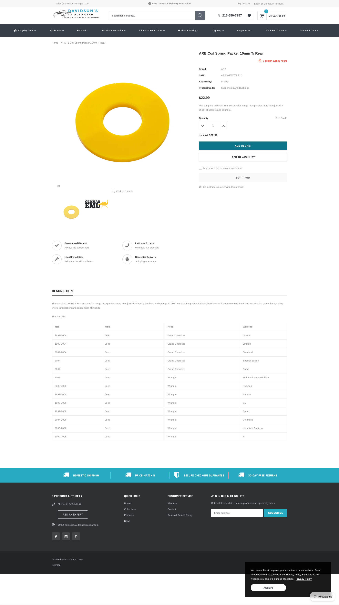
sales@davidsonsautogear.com (72, 3)
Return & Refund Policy (180, 515)
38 (204, 187)
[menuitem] (24, 30)
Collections (130, 509)
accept (268, 588)
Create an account (273, 4)
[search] (200, 15)
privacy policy (304, 579)
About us (172, 503)
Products (129, 515)
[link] (249, 15)
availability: (205, 81)
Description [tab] (62, 291)
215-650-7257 (232, 15)
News (127, 521)
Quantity (203, 118)
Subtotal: (203, 135)
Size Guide (281, 118)
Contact (172, 509)
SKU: (202, 75)
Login (257, 4)
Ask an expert (73, 515)
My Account (244, 3)
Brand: (203, 69)
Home (127, 503)
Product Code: (207, 88)
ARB (223, 69)
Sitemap (56, 565)
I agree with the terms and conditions (222, 168)
